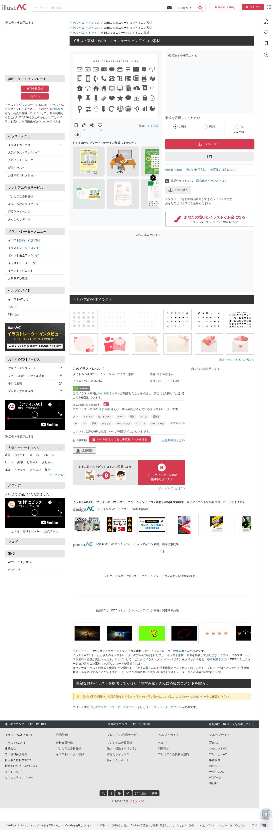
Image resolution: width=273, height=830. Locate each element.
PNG (212, 126)
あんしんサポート (19, 219)
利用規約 (13, 314)
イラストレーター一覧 (22, 263)
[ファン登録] (266, 32)
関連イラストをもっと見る (236, 359)
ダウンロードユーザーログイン (114, 707)
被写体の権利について (224, 169)
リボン (9, 462)
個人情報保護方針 (16, 754)
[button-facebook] (111, 793)
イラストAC (77, 22)
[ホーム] (266, 21)
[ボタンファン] (100, 125)
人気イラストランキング (23, 152)
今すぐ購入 (181, 189)
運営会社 (10, 748)
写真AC (213, 742)
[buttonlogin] (200, 7)
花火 (7, 469)
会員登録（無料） (225, 7)
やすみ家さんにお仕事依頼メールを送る (122, 439)
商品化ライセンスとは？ (211, 180)
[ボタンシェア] (91, 125)
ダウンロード (213, 143)
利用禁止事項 (173, 169)
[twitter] (103, 793)
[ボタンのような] (83, 125)
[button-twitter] (103, 793)
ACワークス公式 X (19, 562)
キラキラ (20, 469)
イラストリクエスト (20, 270)
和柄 (47, 469)
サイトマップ (13, 771)
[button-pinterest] (119, 793)
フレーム (48, 454)
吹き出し (20, 454)
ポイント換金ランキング (23, 255)
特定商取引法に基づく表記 (21, 765)
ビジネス (32, 462)
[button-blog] (128, 793)
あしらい (47, 462)
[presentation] (153, 177)
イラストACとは (18, 299)
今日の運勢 (15, 383)
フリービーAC (218, 754)
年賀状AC (215, 760)
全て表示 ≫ (177, 423)
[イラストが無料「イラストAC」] (14, 7)
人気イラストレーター (22, 160)
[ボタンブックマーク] (76, 125)
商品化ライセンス (19, 211)
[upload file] (169, 7)
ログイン (254, 7)
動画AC (213, 765)
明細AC (213, 783)
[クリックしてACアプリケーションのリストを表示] (269, 7)
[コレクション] (266, 43)
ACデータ (215, 777)
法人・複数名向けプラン (23, 204)
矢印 (20, 462)
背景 (7, 454)
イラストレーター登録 (70, 754)
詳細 (254, 825)
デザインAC (216, 771)
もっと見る (56, 474)
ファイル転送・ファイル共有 (26, 375)
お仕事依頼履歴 (18, 278)
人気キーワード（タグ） (25, 447)
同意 (263, 825)
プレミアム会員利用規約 (173, 754)
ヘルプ (12, 306)
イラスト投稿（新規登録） (25, 240)
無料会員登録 (34, 88)
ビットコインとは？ (171, 488)
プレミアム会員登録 (20, 196)
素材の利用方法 (196, 169)
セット (93, 32)
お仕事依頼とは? (173, 440)
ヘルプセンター (196, 696)
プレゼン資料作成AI (20, 391)
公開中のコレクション (22, 175)
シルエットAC (218, 748)
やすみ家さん (106, 393)
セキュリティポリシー (19, 777)
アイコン (35, 469)
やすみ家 (153, 125)
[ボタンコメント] (77, 134)
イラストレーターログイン (25, 247)
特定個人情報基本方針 (19, 760)
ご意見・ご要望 (147, 793)
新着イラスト (16, 167)
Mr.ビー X (14, 569)
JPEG (182, 126)
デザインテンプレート (22, 368)
